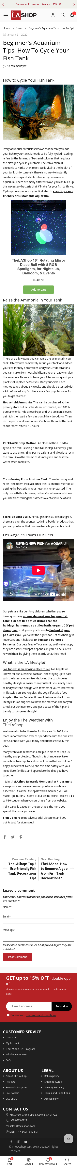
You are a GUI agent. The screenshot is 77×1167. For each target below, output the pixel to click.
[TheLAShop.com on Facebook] (11, 1142)
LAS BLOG (11, 1098)
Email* (7, 916)
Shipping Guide (53, 1081)
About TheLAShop (16, 1076)
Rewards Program (16, 1087)
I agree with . (34, 1015)
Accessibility (51, 1098)
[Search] (62, 15)
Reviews (10, 1081)
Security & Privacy (54, 1087)
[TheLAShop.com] (24, 15)
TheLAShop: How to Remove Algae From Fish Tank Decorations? (54, 871)
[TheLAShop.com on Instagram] (18, 1142)
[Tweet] (13, 836)
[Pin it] (21, 836)
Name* (7, 907)
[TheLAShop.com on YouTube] (25, 1142)
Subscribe (61, 1006)
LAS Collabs (12, 1093)
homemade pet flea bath (33, 625)
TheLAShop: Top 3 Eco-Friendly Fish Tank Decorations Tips (22, 871)
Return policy (51, 1076)
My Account (12, 1043)
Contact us (12, 1037)
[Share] (5, 836)
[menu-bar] (7, 15)
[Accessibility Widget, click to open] (6, 583)
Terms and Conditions (57, 1093)
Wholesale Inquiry (16, 1054)
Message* (9, 930)
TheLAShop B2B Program (20, 1049)
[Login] (53, 15)
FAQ (8, 1060)
